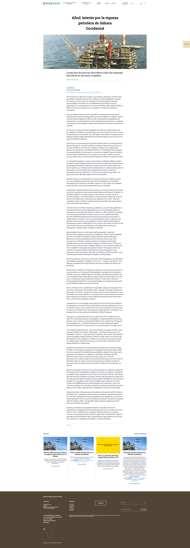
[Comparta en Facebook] (67, 425)
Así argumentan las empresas (51, 515)
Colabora (186, 44)
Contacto (114, 3)
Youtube (71, 507)
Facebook (71, 509)
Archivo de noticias (140, 434)
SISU (49, 542)
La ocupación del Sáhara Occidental (69, 3)
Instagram (71, 506)
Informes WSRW (47, 519)
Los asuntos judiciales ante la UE (52, 517)
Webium (60, 542)
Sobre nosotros (98, 3)
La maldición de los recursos (86, 3)
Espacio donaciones (125, 3)
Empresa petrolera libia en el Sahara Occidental (84, 460)
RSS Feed (46, 522)
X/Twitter (71, 504)
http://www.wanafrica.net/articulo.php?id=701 (83, 92)
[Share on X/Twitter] (68, 425)
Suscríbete (143, 509)
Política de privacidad (49, 520)
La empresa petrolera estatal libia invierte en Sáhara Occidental (135, 479)
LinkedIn (71, 510)
